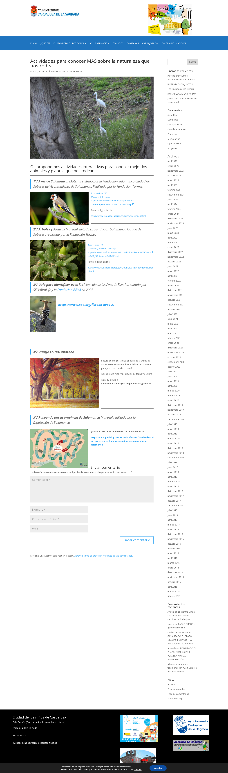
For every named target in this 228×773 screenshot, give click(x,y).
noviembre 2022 (176, 256)
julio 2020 (172, 371)
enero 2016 (173, 567)
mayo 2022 (173, 271)
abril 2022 (172, 275)
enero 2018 (173, 486)
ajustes (137, 769)
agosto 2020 (174, 366)
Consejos (172, 134)
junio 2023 (173, 228)
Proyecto (172, 148)
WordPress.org (175, 698)
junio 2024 (173, 199)
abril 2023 (172, 237)
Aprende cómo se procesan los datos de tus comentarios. (103, 555)
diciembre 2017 (175, 491)
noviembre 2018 (176, 452)
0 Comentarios (74, 71)
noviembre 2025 (176, 170)
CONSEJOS (118, 43)
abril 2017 (172, 519)
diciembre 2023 (175, 218)
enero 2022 (173, 285)
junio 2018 (173, 467)
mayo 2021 (173, 323)
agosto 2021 (174, 309)
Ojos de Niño (174, 143)
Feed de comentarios (178, 693)
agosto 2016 (174, 548)
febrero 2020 (174, 395)
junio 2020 (173, 376)
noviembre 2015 (176, 577)
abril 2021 (172, 328)
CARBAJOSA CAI (150, 43)
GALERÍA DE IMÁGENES (174, 43)
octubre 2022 (174, 261)
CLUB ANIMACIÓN (99, 43)
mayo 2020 (173, 381)
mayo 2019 (173, 428)
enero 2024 (173, 213)
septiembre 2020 (176, 361)
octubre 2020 (174, 357)
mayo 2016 (173, 553)
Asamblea (172, 115)
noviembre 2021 (176, 294)
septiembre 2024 (176, 194)
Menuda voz (174, 138)
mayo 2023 (173, 232)
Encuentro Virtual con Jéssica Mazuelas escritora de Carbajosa (181, 615)
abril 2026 (172, 161)
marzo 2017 (174, 524)
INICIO (33, 43)
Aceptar (158, 768)
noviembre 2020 (176, 352)
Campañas (173, 119)
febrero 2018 (174, 481)
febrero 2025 (174, 189)
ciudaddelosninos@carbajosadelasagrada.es (35, 742)
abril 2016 (172, 558)
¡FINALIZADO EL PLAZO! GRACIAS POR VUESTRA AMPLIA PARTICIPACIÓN (180, 640)
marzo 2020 (174, 390)
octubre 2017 (174, 500)
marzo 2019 (174, 438)
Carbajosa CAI (175, 124)
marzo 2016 (174, 562)
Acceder (172, 684)
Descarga (106, 197)
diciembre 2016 (175, 534)
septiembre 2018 (176, 457)
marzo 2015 (174, 591)
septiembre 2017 (176, 505)
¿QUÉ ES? (45, 43)
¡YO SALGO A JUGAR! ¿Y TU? (182, 93)
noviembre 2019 (176, 409)
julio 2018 (172, 462)
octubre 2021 (174, 299)
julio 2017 (172, 510)
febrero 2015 (174, 596)
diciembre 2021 (175, 290)
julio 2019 (172, 424)
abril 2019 (172, 433)
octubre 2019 (174, 414)
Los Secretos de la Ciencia (181, 88)
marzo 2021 (174, 333)
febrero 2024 (174, 208)
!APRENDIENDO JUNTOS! (180, 84)
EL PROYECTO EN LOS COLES (68, 43)
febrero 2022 (174, 280)
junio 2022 (173, 266)
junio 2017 (173, 515)
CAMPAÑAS (133, 43)
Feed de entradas (176, 689)
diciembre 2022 (175, 251)
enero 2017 (173, 529)
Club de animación (55, 71)
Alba (170, 664)
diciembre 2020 (175, 347)
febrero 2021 (174, 337)
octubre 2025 (174, 175)
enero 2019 (173, 443)
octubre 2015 (174, 581)
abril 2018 (172, 476)
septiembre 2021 (176, 304)
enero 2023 (173, 247)
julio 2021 (172, 314)
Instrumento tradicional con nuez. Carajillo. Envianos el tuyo (182, 668)
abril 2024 (172, 204)
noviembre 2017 (176, 495)
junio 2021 (173, 318)
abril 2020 (172, 385)
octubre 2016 (174, 543)
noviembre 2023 (176, 223)
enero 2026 (173, 165)
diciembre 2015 (175, 572)
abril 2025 (172, 185)
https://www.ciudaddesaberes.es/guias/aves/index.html (118, 215)
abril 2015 (172, 586)
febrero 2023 (174, 242)
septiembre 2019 (176, 419)
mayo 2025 (173, 180)
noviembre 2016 (176, 538)
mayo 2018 (173, 472)
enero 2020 (173, 400)
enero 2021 (173, 342)
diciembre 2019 (175, 405)
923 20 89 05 (19, 735)
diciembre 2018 (175, 448)
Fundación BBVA (69, 290)
